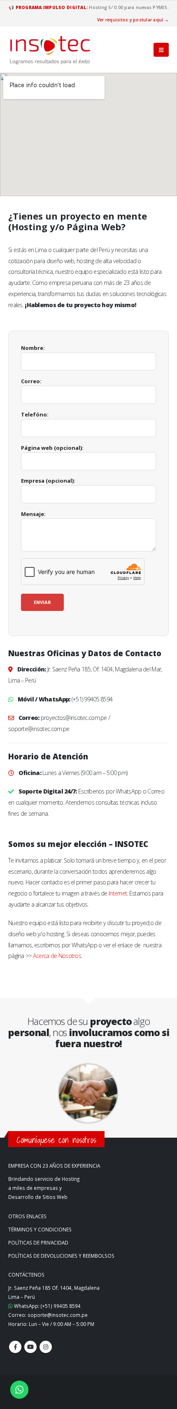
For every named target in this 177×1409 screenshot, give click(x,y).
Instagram (46, 1347)
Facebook (15, 1347)
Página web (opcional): (52, 447)
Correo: (31, 381)
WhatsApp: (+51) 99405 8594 (47, 1306)
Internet (118, 893)
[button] (161, 50)
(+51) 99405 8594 (92, 699)
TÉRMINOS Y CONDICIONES (40, 1229)
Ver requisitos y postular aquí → (133, 20)
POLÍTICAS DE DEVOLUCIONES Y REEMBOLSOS (61, 1255)
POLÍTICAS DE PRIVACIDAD (38, 1242)
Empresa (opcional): (48, 480)
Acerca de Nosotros (57, 956)
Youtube (30, 1347)
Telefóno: (35, 414)
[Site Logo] (50, 49)
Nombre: (33, 348)
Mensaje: (33, 514)
